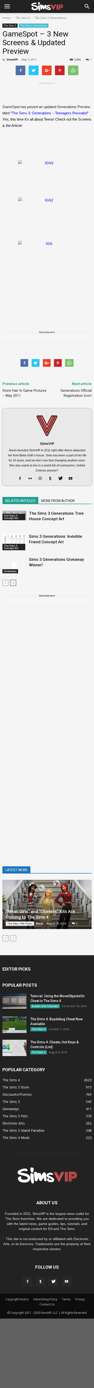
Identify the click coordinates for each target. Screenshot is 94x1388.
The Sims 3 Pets (15, 1116)
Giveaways (10, 571)
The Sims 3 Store (15, 1087)
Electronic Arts (13, 1123)
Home (6, 18)
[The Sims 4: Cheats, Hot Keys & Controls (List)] (14, 1048)
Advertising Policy (45, 1299)
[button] (87, 6)
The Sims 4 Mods (16, 1137)
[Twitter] (62, 479)
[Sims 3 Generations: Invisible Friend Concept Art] (14, 542)
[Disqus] (47, 678)
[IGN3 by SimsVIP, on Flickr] (47, 176)
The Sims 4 (38, 1029)
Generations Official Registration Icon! (76, 393)
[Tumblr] (52, 479)
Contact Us (47, 1304)
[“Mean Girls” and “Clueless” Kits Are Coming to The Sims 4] (47, 904)
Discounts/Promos (17, 1094)
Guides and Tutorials (45, 1006)
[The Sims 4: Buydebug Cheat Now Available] (14, 1025)
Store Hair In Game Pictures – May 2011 (24, 393)
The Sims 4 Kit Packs (20, 923)
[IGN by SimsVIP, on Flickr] (47, 257)
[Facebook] (22, 479)
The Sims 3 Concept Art (11, 517)
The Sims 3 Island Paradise (23, 1130)
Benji (39, 923)
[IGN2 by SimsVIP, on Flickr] (47, 213)
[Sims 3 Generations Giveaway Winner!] (14, 565)
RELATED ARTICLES (20, 501)
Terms (66, 1299)
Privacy (80, 1299)
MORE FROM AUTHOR (58, 501)
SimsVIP (12, 59)
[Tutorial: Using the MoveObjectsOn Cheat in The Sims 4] (14, 1002)
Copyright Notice (17, 1299)
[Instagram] (42, 479)
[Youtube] (72, 479)
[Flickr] (32, 479)
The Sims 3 (10, 25)
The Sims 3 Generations (33, 25)
